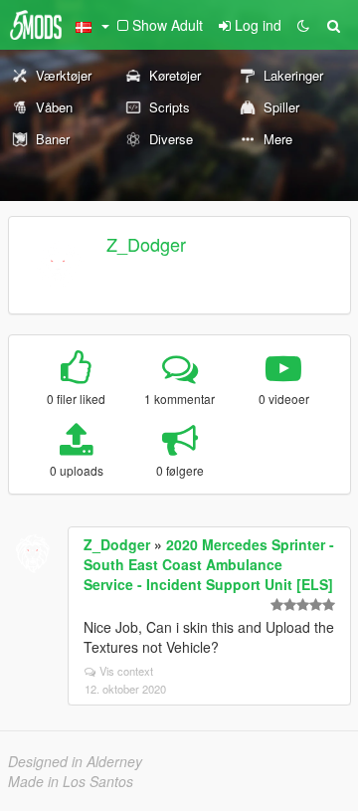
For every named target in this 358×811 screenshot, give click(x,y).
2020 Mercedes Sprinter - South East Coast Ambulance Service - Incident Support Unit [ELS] (209, 564)
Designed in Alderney (75, 761)
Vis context (126, 671)
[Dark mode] (303, 25)
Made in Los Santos (70, 781)
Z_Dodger (146, 244)
